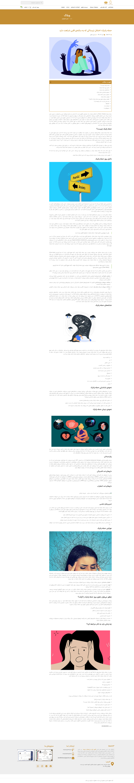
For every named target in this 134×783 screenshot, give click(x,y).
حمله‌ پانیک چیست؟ (105, 85)
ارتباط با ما (106, 106)
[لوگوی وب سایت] (108, 2)
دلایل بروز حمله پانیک (104, 88)
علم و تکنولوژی (65, 19)
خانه (71, 19)
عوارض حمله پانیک (105, 97)
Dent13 (107, 104)
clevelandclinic (105, 726)
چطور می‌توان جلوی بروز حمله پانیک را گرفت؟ (99, 99)
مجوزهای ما (106, 108)
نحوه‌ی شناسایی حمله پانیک (103, 92)
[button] (50, 82)
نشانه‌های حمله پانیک (104, 90)
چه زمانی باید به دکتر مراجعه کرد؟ (101, 101)
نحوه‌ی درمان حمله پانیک (103, 94)
